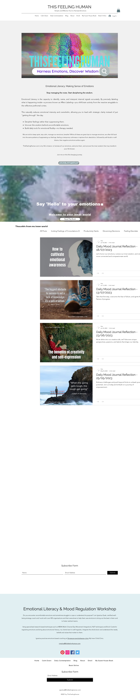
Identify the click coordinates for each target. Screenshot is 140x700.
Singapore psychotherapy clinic (78, 638)
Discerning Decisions (111, 231)
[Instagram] (67, 652)
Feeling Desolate (131, 231)
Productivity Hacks (91, 231)
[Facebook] (73, 652)
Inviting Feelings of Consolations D (65, 231)
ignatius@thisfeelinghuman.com (70, 690)
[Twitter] (78, 652)
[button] (118, 10)
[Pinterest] (62, 652)
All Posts (43, 231)
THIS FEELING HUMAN (69, 6)
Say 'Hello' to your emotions (68, 204)
